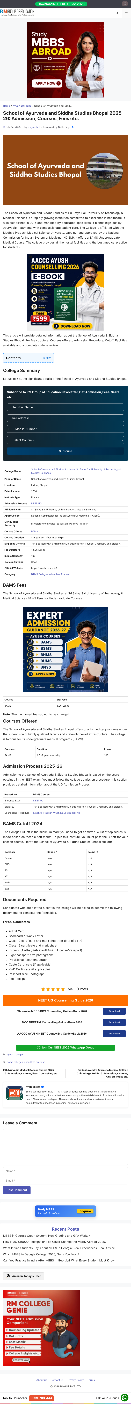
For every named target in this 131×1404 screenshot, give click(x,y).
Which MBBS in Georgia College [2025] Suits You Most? (41, 1254)
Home (6, 105)
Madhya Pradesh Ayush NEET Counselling (56, 812)
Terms (91, 1380)
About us (41, 1380)
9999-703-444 (41, 1398)
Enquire (85, 1211)
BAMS (34, 531)
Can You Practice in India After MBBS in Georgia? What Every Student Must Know (59, 1260)
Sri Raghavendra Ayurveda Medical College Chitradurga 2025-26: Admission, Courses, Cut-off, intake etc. (102, 1073)
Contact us (56, 1380)
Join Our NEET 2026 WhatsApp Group (67, 1047)
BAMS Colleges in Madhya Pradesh (50, 574)
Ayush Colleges (22, 105)
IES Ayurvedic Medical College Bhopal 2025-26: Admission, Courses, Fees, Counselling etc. (30, 1072)
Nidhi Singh (64, 127)
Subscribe (65, 451)
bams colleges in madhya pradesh (26, 1062)
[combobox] (10, 429)
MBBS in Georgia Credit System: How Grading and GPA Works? (46, 1235)
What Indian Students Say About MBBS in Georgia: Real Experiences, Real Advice (59, 1248)
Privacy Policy (75, 1380)
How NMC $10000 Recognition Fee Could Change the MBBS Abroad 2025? (54, 1241)
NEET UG (36, 503)
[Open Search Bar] (117, 13)
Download (114, 1011)
